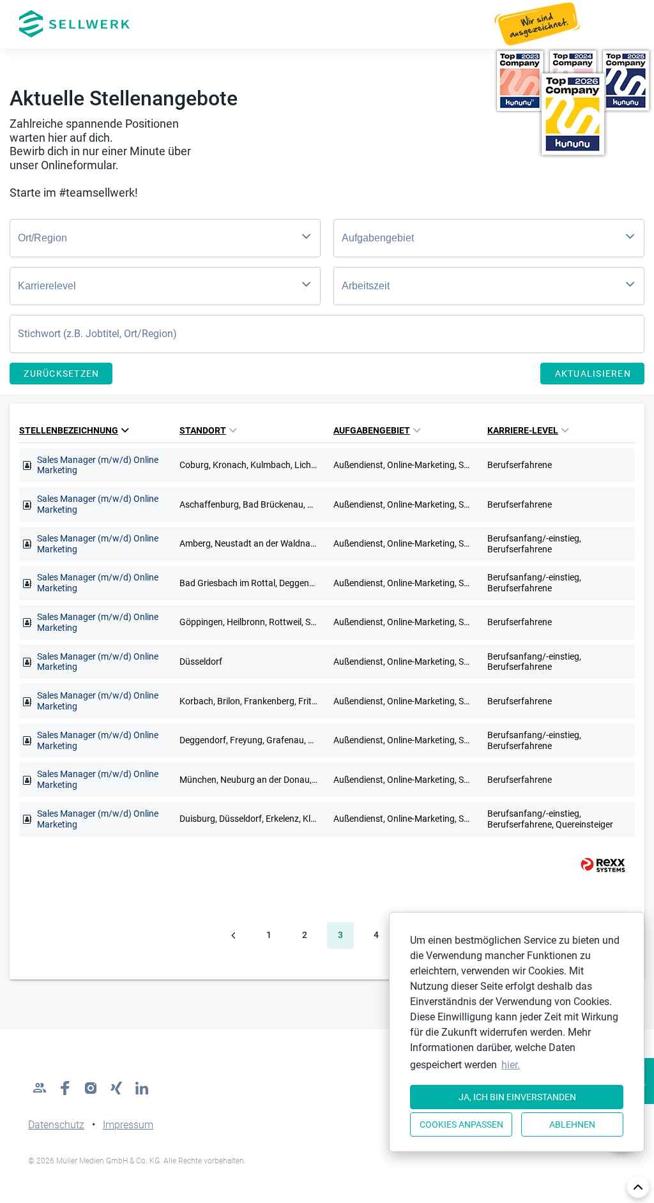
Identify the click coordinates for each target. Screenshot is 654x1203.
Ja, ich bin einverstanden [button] (517, 1097)
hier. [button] (510, 1065)
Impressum (128, 1125)
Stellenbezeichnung (68, 430)
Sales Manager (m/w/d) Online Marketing (97, 465)
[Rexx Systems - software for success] (597, 865)
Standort (202, 430)
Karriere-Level (522, 430)
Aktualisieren (593, 373)
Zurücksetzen (61, 373)
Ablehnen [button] (572, 1124)
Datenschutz (56, 1125)
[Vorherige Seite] (233, 935)
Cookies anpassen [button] (461, 1124)
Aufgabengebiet (371, 430)
